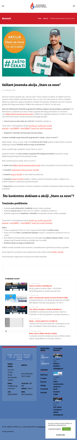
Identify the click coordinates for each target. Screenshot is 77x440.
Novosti (43, 382)
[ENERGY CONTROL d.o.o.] (38, 6)
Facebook (45, 357)
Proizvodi (44, 389)
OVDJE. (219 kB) (57, 252)
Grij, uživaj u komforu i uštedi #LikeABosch (45, 309)
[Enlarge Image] (38, 52)
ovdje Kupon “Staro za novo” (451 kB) (25, 170)
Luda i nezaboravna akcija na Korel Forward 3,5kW (48, 298)
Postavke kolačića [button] (54, 429)
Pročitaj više (60, 435)
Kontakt (44, 393)
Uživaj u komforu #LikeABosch (40, 286)
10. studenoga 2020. (9, 90)
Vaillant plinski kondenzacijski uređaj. (27, 165)
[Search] (70, 6)
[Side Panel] (73, 5)
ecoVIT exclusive (45, 128)
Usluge (43, 385)
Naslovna (44, 375)
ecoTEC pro (33, 126)
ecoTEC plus (42, 126)
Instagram (45, 364)
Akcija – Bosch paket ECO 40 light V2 (43, 321)
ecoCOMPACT (14, 128)
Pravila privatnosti (8, 431)
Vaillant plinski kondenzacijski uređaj (19, 114)
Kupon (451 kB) (16, 174)
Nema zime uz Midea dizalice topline (43, 333)
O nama (43, 378)
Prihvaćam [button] (66, 429)
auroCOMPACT (25, 128)
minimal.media (42, 427)
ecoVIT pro (35, 128)
